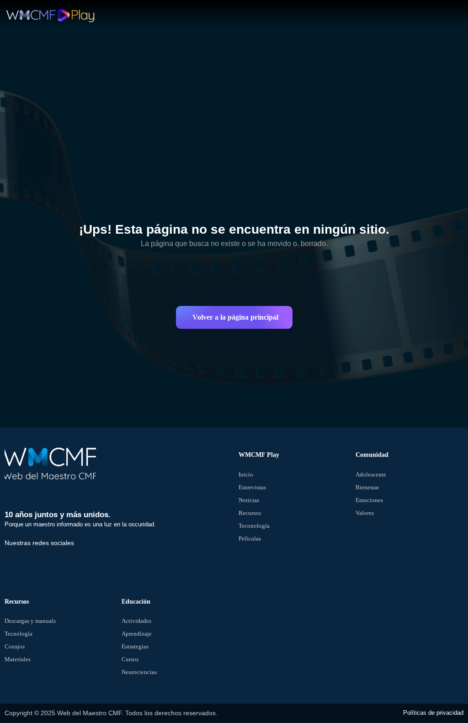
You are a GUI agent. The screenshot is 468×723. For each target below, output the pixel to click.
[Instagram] (79, 562)
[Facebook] (16, 562)
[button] (234, 317)
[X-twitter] (47, 562)
